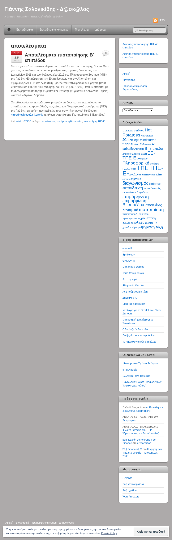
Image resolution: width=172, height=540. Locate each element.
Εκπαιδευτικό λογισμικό (53, 29)
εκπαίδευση (132, 188)
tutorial (127, 144)
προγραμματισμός (131, 218)
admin (19, 121)
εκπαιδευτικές (152, 188)
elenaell (127, 248)
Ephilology (128, 254)
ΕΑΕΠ (144, 153)
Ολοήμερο (142, 158)
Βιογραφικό (129, 80)
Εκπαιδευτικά (24, 29)
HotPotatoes (147, 135)
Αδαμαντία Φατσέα (133, 285)
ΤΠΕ (143, 168)
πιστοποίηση (89, 121)
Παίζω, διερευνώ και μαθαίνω (138, 335)
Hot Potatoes (137, 132)
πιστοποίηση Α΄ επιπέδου (135, 214)
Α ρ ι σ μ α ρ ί (129, 279)
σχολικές (137, 222)
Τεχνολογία (82, 29)
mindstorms (148, 140)
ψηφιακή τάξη (152, 227)
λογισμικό (130, 210)
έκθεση (126, 179)
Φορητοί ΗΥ (156, 174)
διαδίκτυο (154, 183)
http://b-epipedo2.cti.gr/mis (27, 114)
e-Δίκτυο (139, 130)
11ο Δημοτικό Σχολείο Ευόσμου (140, 363)
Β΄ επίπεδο (154, 148)
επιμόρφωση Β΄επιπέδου (69, 121)
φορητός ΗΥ (151, 223)
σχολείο (126, 223)
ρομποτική (148, 218)
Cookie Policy (109, 533)
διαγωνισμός (135, 183)
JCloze (127, 140)
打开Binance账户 (132, 449)
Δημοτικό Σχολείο (131, 153)
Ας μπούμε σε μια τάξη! (135, 291)
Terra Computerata (133, 273)
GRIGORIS (128, 260)
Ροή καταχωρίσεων (133, 484)
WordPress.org (130, 496)
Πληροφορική (135, 162)
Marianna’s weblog (133, 266)
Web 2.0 (139, 144)
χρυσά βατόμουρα (131, 227)
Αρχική (9, 30)
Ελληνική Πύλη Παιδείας (136, 375)
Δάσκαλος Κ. (129, 297)
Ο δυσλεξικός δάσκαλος (135, 329)
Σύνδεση (127, 478)
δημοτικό (135, 178)
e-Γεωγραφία (129, 369)
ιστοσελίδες (153, 205)
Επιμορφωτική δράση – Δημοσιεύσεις (53, 522)
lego (136, 140)
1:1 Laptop (127, 130)
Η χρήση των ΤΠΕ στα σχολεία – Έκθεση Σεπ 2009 (142, 452)
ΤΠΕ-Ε (27, 121)
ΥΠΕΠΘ (146, 174)
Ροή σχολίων (129, 490)
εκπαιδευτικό (130, 192)
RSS (162, 20)
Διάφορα (100, 29)
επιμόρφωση (135, 196)
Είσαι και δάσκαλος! (133, 303)
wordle (148, 144)
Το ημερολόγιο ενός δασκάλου (139, 341)
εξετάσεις (143, 192)
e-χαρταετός (144, 443)
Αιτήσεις (139, 148)
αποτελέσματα (48, 121)
